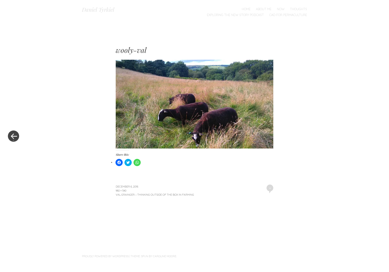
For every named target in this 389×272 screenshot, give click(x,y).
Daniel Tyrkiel (98, 9)
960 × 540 (121, 190)
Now (281, 9)
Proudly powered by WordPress (105, 256)
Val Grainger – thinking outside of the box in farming (155, 194)
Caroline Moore (164, 256)
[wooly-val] (194, 147)
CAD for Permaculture (288, 15)
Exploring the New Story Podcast (235, 15)
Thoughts (298, 9)
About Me (263, 9)
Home (246, 9)
